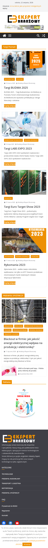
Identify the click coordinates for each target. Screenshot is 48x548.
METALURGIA (18, 326)
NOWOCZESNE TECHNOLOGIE (13, 140)
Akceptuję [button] (27, 544)
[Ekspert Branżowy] (4, 35)
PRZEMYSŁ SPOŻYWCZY (31, 140)
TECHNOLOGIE (7, 474)
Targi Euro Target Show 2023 (22, 206)
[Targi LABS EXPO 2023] (24, 124)
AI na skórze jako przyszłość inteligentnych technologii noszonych (25, 7)
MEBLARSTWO (8, 326)
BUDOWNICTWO (9, 79)
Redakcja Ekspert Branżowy (26, 83)
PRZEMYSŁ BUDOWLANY (20, 330)
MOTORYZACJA (9, 256)
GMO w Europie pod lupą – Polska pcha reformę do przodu (31, 369)
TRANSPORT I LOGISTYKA (11, 334)
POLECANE (20, 79)
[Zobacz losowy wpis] (43, 35)
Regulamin (6, 511)
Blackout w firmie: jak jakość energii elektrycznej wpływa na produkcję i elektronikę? (23, 343)
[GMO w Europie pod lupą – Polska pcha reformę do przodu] (9, 371)
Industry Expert (34, 456)
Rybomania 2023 (14, 265)
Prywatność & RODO (9, 506)
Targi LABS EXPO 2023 (18, 148)
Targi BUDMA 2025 (16, 87)
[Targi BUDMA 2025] (24, 63)
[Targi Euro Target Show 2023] (24, 182)
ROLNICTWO (8, 198)
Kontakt (5, 515)
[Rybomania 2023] (24, 240)
